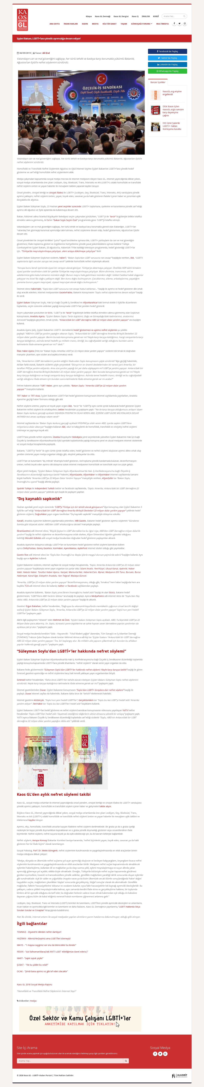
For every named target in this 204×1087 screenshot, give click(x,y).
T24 (27, 585)
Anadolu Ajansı (37, 316)
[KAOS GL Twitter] (179, 23)
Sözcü (112, 592)
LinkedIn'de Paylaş (168, 64)
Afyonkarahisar (90, 302)
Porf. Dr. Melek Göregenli (45, 850)
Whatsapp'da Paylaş (168, 71)
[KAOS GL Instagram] (184, 23)
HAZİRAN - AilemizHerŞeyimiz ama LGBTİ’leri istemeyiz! (43, 938)
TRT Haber (22, 395)
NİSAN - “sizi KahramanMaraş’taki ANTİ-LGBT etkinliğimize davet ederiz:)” (52, 951)
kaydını (32, 820)
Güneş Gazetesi (44, 548)
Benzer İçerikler (157, 82)
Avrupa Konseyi (39, 840)
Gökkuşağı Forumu (140, 24)
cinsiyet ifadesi (56, 192)
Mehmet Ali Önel (61, 619)
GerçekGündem (86, 700)
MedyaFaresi (97, 596)
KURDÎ (156, 16)
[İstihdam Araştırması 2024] (80, 1017)
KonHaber (58, 548)
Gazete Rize (22, 554)
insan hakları (71, 24)
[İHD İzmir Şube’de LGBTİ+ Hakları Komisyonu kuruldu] (155, 126)
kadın (85, 24)
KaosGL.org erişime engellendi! (172, 93)
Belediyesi (77, 437)
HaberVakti (36, 288)
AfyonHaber (89, 474)
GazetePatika (65, 292)
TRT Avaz (35, 395)
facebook (72, 585)
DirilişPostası (29, 548)
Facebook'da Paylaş (168, 51)
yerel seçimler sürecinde (69, 206)
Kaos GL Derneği (102, 16)
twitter (61, 409)
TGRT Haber (46, 385)
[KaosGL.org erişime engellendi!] (155, 94)
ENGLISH (146, 16)
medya (95, 24)
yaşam (124, 24)
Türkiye (28, 488)
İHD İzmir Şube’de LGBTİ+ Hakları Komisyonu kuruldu (172, 126)
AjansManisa (70, 548)
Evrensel (21, 679)
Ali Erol (46, 53)
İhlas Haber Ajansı (25, 350)
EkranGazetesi (24, 530)
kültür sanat (109, 24)
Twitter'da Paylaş (168, 57)
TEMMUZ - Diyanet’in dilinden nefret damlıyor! (39, 931)
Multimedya (162, 24)
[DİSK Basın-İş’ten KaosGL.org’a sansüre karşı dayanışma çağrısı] (155, 110)
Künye (89, 16)
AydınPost (82, 548)
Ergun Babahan (33, 606)
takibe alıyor (105, 806)
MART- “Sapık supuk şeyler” (30, 958)
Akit (132, 257)
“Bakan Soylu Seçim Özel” (65, 220)
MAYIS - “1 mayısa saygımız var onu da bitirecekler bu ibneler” (46, 945)
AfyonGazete (76, 474)
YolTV (125, 710)
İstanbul (56, 437)
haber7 (62, 257)
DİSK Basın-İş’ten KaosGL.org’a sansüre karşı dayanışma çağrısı (173, 111)
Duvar (43, 690)
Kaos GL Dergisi (121, 16)
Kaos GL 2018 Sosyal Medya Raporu (34, 984)
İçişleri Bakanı (23, 302)
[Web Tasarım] (179, 1075)
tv (48, 220)
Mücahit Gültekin (33, 538)
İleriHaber (37, 703)
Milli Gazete (80, 520)
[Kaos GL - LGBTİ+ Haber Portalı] (23, 19)
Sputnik (20, 488)
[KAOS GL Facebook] (174, 23)
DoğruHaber (41, 514)
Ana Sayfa (55, 24)
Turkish (51, 488)
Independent (41, 488)
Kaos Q (135, 16)
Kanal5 (20, 520)
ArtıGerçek (39, 700)
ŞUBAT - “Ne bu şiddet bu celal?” (32, 964)
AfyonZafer (107, 478)
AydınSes (34, 558)
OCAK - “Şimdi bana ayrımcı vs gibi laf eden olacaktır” (42, 971)
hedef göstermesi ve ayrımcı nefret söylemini (95, 330)
